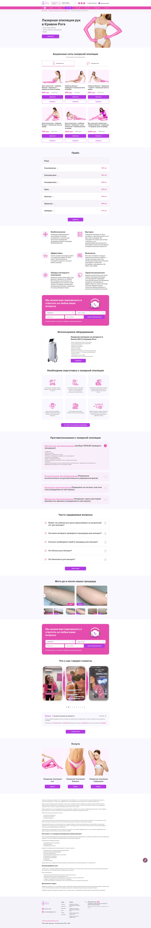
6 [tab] (78, 707)
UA (42, 7)
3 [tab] (72, 707)
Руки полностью (50, 168)
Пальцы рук (48, 203)
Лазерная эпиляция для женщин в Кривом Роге (74, 905)
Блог (62, 910)
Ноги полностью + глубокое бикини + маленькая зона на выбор (52, 124)
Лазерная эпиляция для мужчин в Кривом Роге (74, 909)
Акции (59, 7)
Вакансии (63, 908)
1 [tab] (68, 707)
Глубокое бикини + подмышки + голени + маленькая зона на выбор (98, 87)
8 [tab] (82, 707)
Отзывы (63, 904)
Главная (51, 7)
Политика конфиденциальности (50, 920)
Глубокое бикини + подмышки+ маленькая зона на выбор (75, 87)
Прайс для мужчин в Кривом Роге (74, 917)
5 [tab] (76, 707)
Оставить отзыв (75, 731)
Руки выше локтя (50, 182)
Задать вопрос (75, 568)
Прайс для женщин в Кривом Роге (74, 913)
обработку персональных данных (72, 321)
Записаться (50, 36)
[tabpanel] (75, 397)
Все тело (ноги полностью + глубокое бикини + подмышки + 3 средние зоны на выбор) (98, 124)
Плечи (46, 189)
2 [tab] (70, 707)
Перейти (52, 786)
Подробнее (52, 101)
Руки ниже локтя (50, 175)
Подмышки (48, 210)
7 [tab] (80, 707)
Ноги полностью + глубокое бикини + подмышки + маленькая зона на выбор (51, 87)
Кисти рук (47, 196)
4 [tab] (74, 707)
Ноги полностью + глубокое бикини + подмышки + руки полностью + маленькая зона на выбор (75, 125)
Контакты (107, 7)
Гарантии (63, 906)
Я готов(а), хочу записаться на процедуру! (75, 425)
